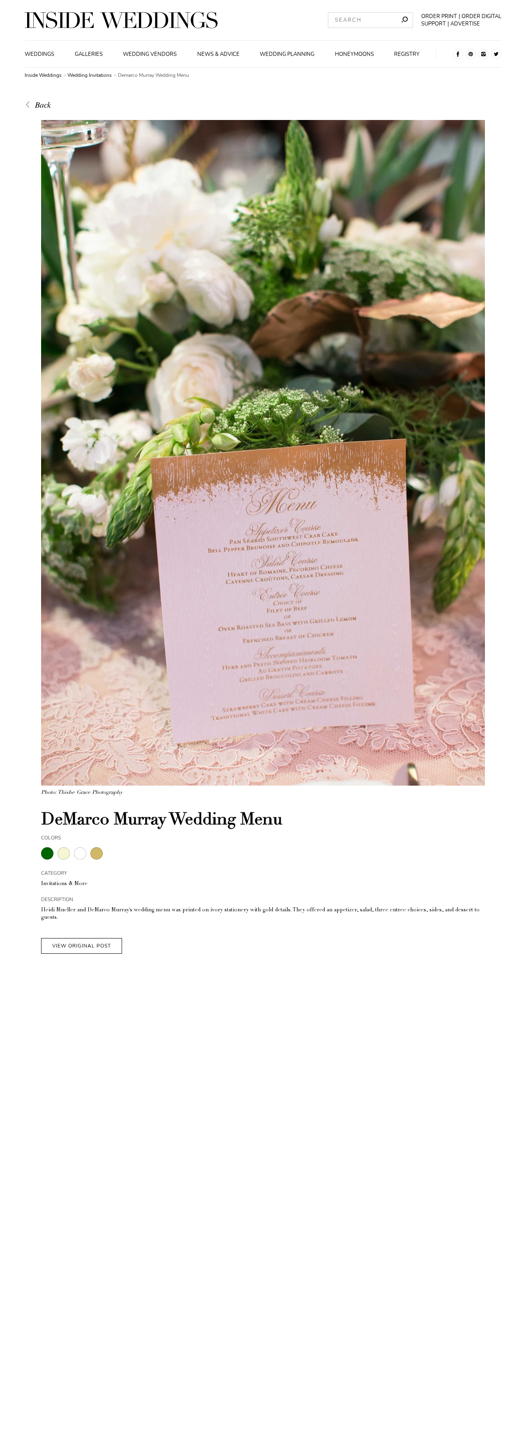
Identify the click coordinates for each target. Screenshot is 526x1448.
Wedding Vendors (150, 54)
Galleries (89, 54)
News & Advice (218, 54)
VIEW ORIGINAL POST (81, 946)
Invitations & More (64, 884)
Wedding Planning (287, 54)
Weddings (39, 54)
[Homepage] (121, 20)
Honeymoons (354, 54)
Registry (407, 54)
